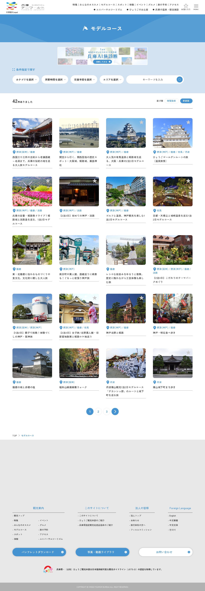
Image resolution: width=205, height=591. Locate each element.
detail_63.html (173, 261)
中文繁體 (173, 520)
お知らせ (135, 520)
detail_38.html (32, 374)
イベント (141, 4)
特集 (75, 4)
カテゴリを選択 (25, 79)
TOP (14, 435)
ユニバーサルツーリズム (109, 9)
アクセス (174, 4)
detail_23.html (32, 202)
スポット (122, 4)
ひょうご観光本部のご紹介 (91, 520)
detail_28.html (173, 202)
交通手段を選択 (83, 79)
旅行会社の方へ (138, 524)
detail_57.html (32, 143)
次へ (115, 411)
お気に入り (186, 9)
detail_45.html (126, 317)
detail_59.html (32, 317)
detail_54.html (79, 317)
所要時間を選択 (54, 79)
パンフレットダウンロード (38, 552)
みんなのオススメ (89, 4)
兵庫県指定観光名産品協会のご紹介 (96, 524)
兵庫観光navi (12, 7)
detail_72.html (32, 261)
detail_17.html (79, 202)
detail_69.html (126, 261)
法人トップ (136, 515)
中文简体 (173, 524)
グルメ (151, 4)
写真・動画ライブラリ (101, 552)
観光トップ (19, 515)
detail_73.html (79, 261)
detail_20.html (173, 143)
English (172, 515)
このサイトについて (88, 515)
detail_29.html (79, 143)
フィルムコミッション (141, 529)
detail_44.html (126, 374)
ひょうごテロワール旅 (32, 7)
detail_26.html (126, 202)
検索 (180, 79)
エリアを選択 (110, 79)
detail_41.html (173, 317)
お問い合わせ (164, 552)
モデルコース (108, 4)
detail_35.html (79, 374)
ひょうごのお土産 (138, 9)
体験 (131, 4)
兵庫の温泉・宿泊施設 (167, 9)
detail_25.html (126, 143)
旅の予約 (162, 4)
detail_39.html (173, 374)
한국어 (172, 529)
